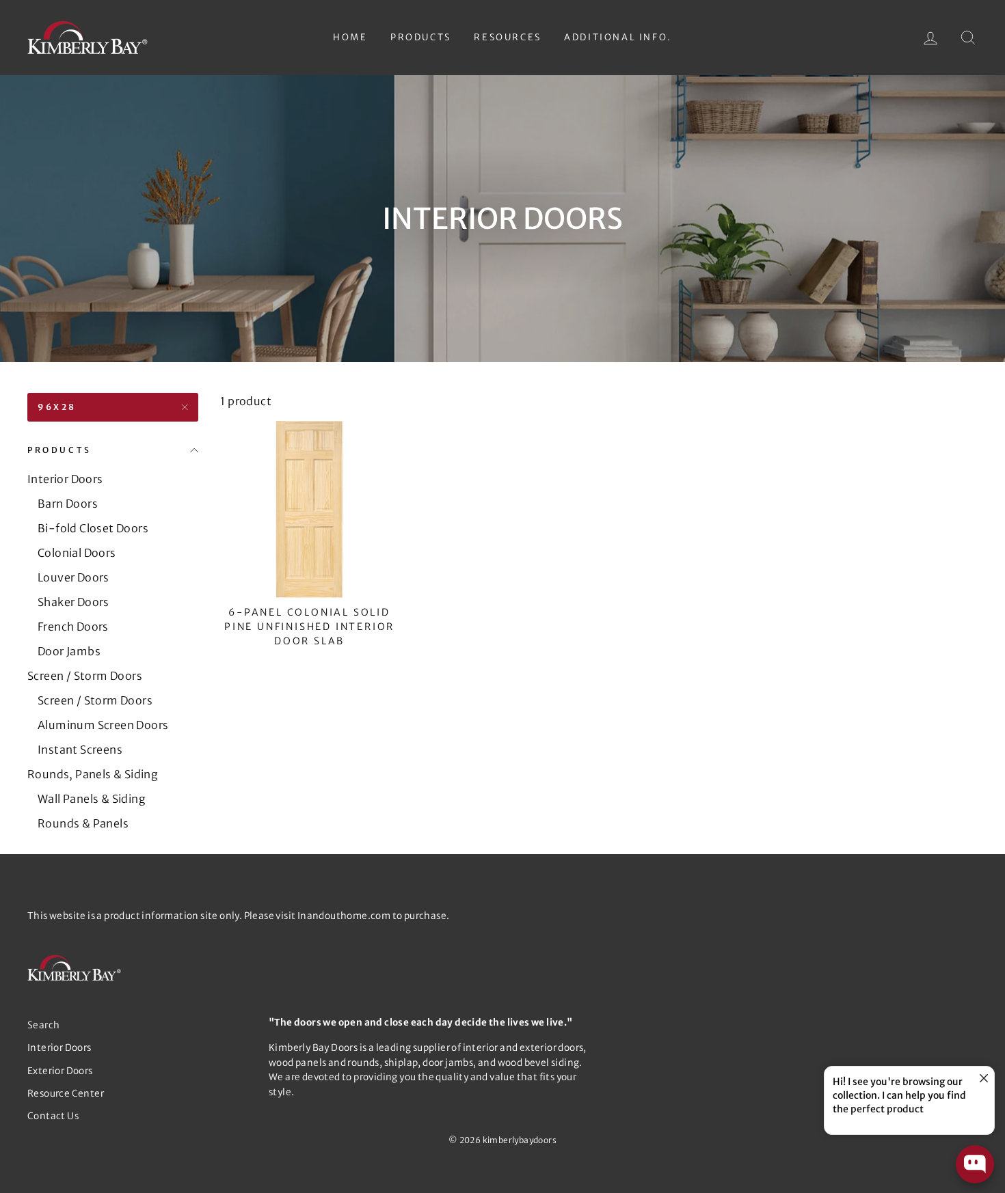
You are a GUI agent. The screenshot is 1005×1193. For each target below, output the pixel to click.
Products (420, 37)
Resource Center (65, 1093)
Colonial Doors (77, 553)
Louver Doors (73, 577)
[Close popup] (982, 1078)
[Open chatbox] (975, 1164)
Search (43, 1025)
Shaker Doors (73, 602)
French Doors (73, 626)
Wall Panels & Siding (92, 799)
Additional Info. (618, 37)
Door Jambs (69, 651)
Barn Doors (68, 503)
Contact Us (53, 1116)
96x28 (57, 407)
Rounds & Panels (83, 823)
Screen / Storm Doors (84, 676)
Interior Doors (65, 479)
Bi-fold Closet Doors (93, 528)
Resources (507, 37)
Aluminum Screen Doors (103, 725)
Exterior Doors (60, 1071)
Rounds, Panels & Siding (92, 774)
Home (350, 37)
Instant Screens (80, 749)
